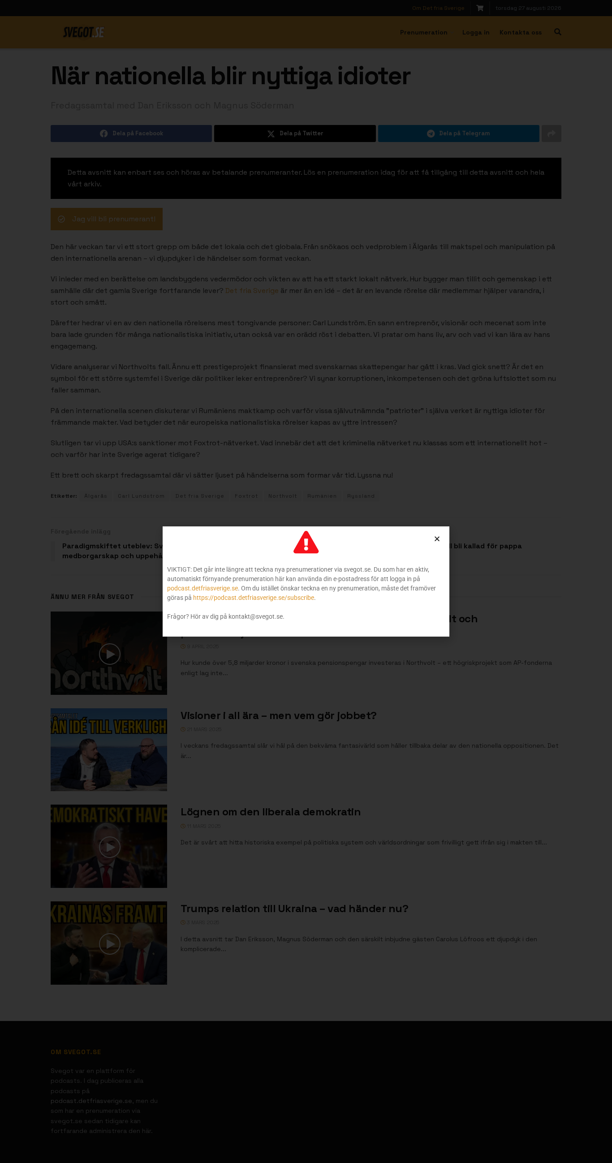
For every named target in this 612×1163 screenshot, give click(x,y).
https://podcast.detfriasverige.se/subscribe (253, 597)
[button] (437, 538)
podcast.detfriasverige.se (202, 588)
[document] (306, 581)
